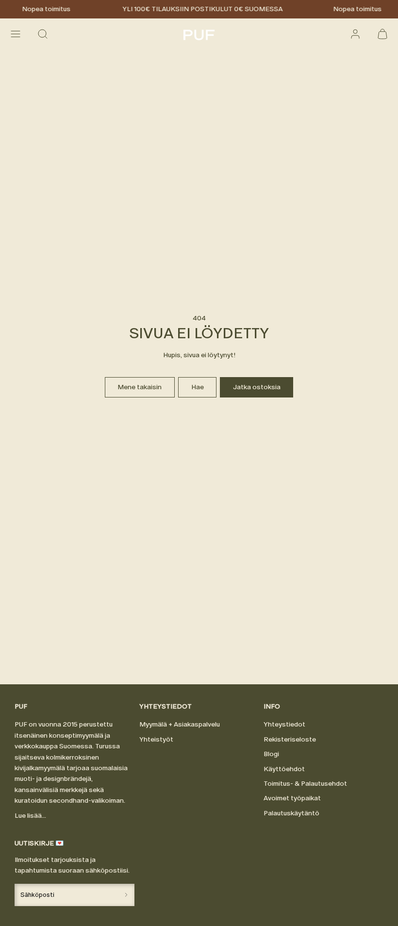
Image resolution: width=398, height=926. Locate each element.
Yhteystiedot (284, 724)
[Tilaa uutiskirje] (125, 895)
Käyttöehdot (284, 769)
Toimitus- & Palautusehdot (305, 783)
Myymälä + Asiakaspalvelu (179, 724)
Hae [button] (197, 387)
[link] (355, 34)
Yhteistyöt (156, 739)
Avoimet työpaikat (292, 798)
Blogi (271, 754)
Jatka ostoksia (257, 387)
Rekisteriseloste (290, 739)
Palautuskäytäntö (291, 813)
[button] (15, 34)
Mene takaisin (139, 387)
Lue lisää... (30, 815)
